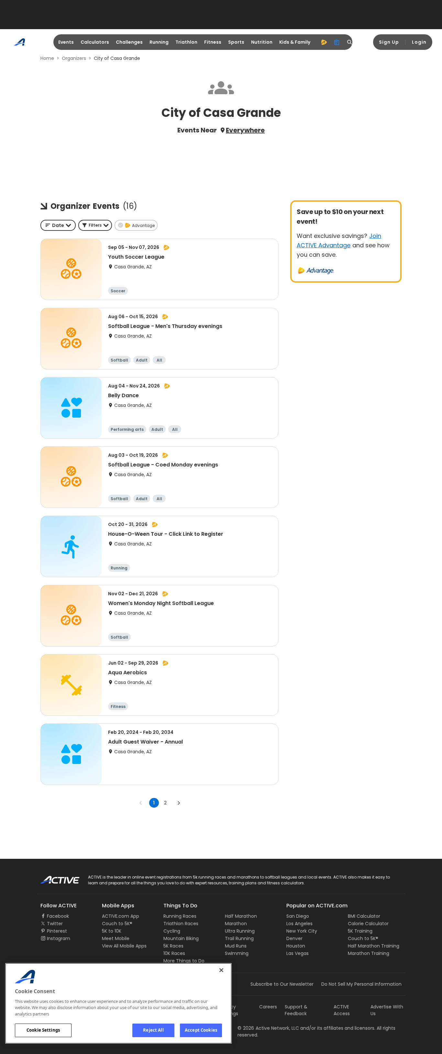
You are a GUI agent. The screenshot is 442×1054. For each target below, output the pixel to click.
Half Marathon (241, 916)
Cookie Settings (43, 1030)
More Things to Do (183, 961)
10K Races (174, 953)
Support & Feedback (296, 1010)
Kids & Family (294, 42)
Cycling (171, 931)
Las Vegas (297, 953)
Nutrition (261, 42)
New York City (301, 931)
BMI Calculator (364, 916)
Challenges (129, 42)
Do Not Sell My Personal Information (361, 984)
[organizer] (337, 42)
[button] (95, 225)
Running (159, 42)
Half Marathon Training (373, 946)
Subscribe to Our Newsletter (282, 984)
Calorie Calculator (368, 923)
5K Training (360, 931)
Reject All (153, 1030)
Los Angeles (299, 923)
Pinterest (57, 931)
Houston (295, 946)
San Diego (297, 916)
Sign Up (389, 42)
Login (419, 42)
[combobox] (58, 225)
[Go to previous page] (141, 803)
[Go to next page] (178, 803)
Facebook (58, 916)
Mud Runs (236, 946)
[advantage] (324, 42)
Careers (268, 1007)
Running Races (179, 916)
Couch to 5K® (117, 923)
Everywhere (245, 130)
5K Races (173, 946)
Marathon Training (368, 953)
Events (66, 42)
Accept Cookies (201, 1030)
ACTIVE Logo (54, 877)
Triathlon (186, 42)
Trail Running (239, 938)
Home (47, 58)
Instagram (58, 938)
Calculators (95, 42)
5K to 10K (111, 931)
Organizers (74, 58)
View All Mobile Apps (124, 946)
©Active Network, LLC (268, 1028)
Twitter (55, 923)
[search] (350, 42)
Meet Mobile (115, 938)
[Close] (221, 970)
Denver (294, 938)
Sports (236, 42)
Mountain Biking (181, 938)
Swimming (237, 953)
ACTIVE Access (342, 1010)
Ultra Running (240, 931)
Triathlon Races (180, 923)
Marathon (236, 923)
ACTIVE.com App (120, 916)
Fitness (212, 42)
